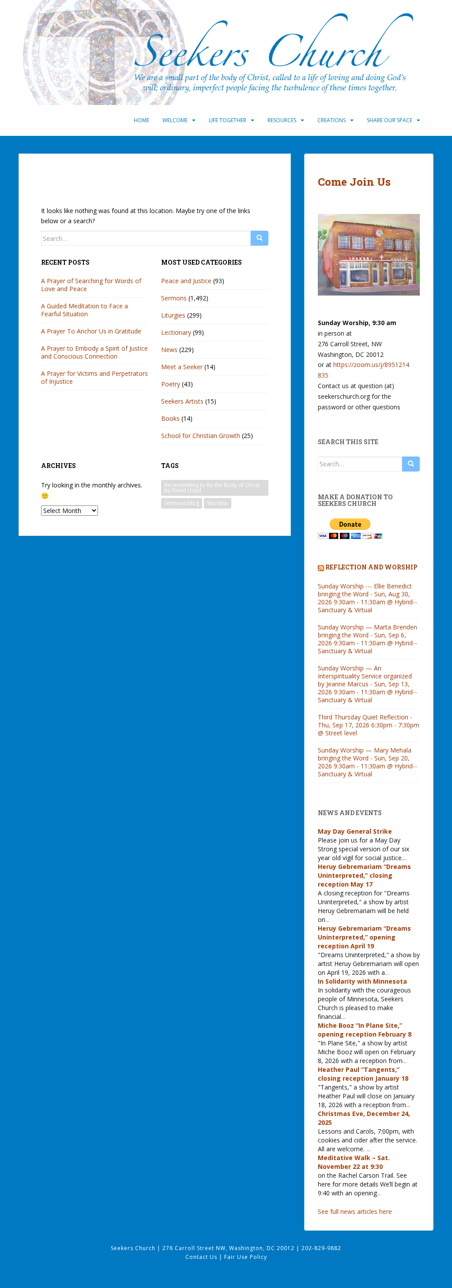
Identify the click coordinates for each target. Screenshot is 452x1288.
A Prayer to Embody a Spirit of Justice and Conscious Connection (94, 352)
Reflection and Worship (371, 567)
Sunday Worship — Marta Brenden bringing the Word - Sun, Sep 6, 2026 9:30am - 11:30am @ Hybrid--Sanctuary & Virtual (367, 639)
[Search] (259, 238)
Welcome (175, 120)
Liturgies (173, 315)
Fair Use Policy (245, 1257)
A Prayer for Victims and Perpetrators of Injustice (94, 377)
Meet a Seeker (182, 367)
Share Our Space (389, 120)
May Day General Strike (355, 831)
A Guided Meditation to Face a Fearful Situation (84, 310)
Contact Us (202, 1257)
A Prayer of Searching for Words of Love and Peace (91, 285)
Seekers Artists (182, 401)
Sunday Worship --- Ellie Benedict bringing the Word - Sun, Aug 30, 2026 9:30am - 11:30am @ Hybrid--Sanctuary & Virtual (367, 598)
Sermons (174, 298)
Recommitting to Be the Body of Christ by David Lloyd (212, 487)
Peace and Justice (186, 281)
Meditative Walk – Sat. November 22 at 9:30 (354, 1162)
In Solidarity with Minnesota (362, 981)
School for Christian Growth (200, 435)
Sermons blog (181, 503)
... (405, 858)
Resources (281, 120)
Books (170, 418)
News (169, 349)
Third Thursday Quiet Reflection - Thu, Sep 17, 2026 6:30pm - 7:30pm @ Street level (368, 725)
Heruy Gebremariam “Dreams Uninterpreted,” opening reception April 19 (364, 937)
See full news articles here (355, 1211)
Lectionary (176, 332)
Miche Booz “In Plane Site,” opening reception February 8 (364, 1029)
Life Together (227, 120)
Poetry (170, 384)
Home (141, 120)
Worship (217, 503)
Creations (331, 120)
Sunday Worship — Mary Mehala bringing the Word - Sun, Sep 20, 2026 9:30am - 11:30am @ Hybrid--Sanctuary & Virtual (367, 762)
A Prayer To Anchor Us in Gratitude (91, 331)
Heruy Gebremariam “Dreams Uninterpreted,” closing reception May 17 (364, 875)
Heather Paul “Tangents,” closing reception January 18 (363, 1073)
